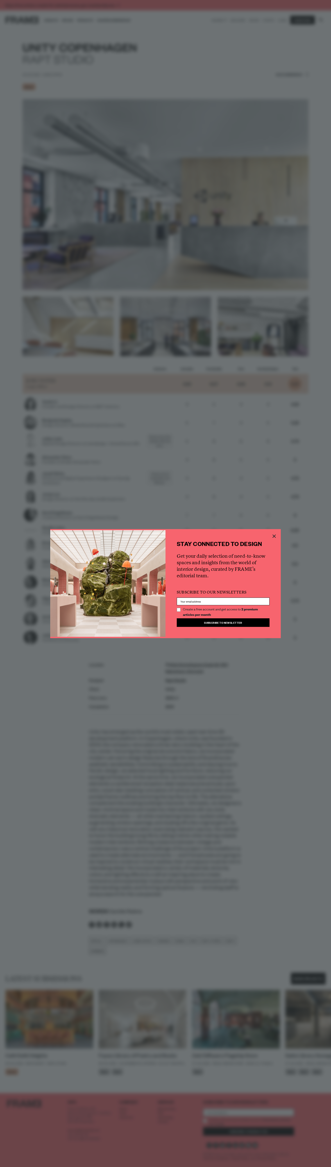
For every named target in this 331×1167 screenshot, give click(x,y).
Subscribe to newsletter (223, 622)
